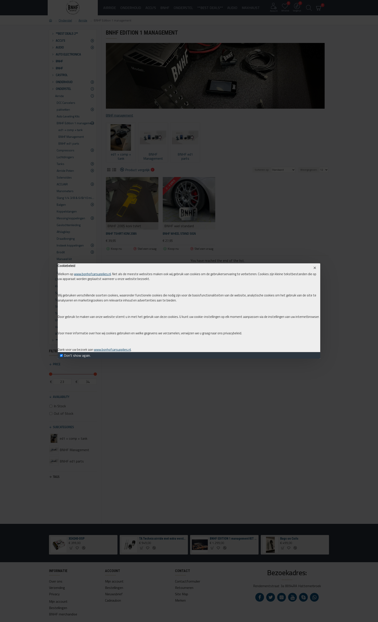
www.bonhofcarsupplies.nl (92, 274)
